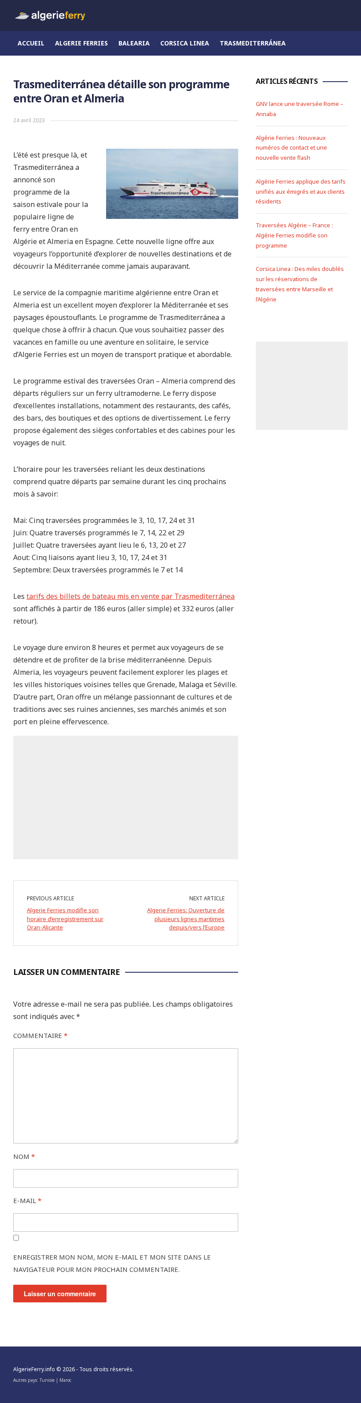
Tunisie (47, 1380)
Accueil (31, 43)
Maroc (65, 1380)
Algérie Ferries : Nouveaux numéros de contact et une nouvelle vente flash (291, 148)
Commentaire (40, 1035)
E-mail (27, 1200)
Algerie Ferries (81, 43)
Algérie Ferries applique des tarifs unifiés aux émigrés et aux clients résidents (301, 191)
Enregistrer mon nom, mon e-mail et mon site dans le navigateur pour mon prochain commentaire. (112, 1263)
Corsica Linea (184, 43)
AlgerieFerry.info (34, 1369)
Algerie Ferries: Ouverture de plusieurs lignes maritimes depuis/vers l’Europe (186, 918)
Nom (24, 1156)
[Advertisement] (125, 797)
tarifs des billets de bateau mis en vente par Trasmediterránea (130, 596)
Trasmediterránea (253, 43)
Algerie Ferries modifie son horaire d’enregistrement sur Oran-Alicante (65, 918)
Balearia (134, 43)
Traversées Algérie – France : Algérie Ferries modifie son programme (294, 235)
